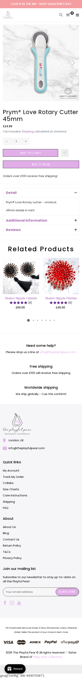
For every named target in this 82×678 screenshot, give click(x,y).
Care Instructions (15, 495)
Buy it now (41, 164)
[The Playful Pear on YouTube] (19, 603)
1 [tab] (28, 320)
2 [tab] (33, 320)
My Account (11, 470)
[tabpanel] (21, 284)
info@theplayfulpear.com (58, 352)
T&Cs (6, 552)
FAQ (5, 508)
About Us (9, 527)
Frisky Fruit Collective (47, 657)
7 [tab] (54, 320)
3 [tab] (37, 320)
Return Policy (12, 545)
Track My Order (13, 477)
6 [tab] (50, 320)
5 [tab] (46, 320)
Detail (11, 192)
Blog (6, 533)
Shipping (28, 131)
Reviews (13, 229)
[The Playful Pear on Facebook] (5, 603)
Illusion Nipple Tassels (21, 298)
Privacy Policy (12, 558)
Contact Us (11, 539)
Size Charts (11, 489)
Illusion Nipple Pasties (61, 298)
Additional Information (26, 220)
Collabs (8, 483)
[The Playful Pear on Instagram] (12, 603)
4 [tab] (41, 320)
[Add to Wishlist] (65, 153)
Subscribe (67, 592)
